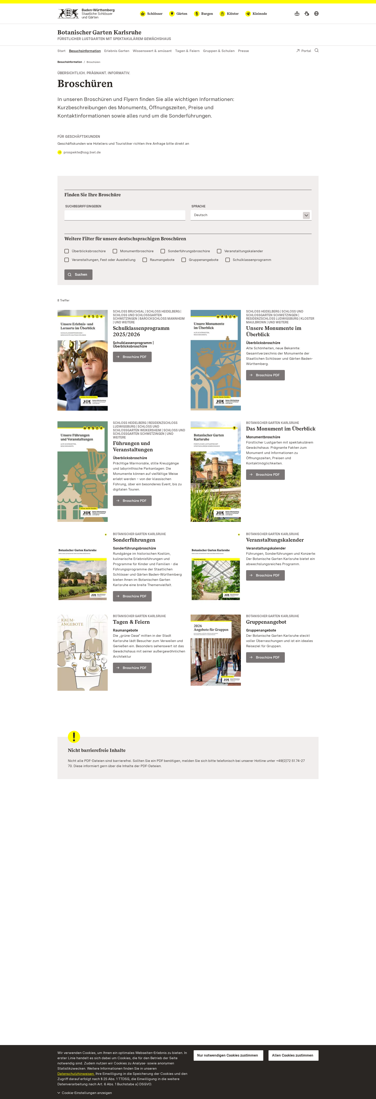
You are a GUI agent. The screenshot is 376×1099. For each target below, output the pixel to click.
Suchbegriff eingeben (83, 206)
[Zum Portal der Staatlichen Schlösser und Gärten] (86, 13)
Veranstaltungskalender (243, 251)
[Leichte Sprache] (297, 14)
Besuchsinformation (85, 51)
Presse (243, 51)
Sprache (198, 206)
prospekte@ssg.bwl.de (82, 152)
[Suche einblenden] (317, 50)
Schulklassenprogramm (252, 260)
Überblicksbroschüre (89, 251)
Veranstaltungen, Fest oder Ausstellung (104, 260)
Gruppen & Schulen (219, 51)
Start (61, 51)
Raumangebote (162, 260)
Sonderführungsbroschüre (189, 251)
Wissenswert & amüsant (152, 51)
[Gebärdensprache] (307, 14)
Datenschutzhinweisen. (76, 1074)
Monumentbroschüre (137, 251)
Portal (306, 51)
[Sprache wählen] (316, 14)
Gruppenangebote (203, 260)
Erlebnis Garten (116, 51)
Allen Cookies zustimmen (292, 1055)
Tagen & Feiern (187, 51)
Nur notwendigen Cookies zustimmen (227, 1055)
